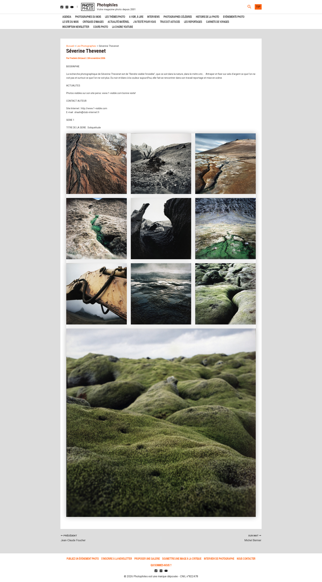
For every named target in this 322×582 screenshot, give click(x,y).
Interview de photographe (219, 558)
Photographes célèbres (178, 16)
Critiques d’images (93, 21)
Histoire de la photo (207, 16)
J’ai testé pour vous (144, 21)
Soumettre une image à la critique (181, 558)
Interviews (153, 16)
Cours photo (100, 26)
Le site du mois (70, 21)
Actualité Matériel (118, 21)
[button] (249, 7)
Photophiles (107, 4)
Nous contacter (246, 558)
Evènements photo (233, 16)
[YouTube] (71, 7)
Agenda (66, 16)
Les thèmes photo (115, 16)
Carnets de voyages (217, 21)
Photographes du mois (88, 16)
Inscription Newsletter (75, 26)
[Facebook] (61, 7)
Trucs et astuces (170, 21)
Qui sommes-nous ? (161, 565)
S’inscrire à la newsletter (116, 558)
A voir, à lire (136, 16)
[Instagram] (66, 7)
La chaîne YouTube (122, 26)
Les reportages (193, 21)
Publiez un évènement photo (83, 558)
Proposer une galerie (147, 558)
